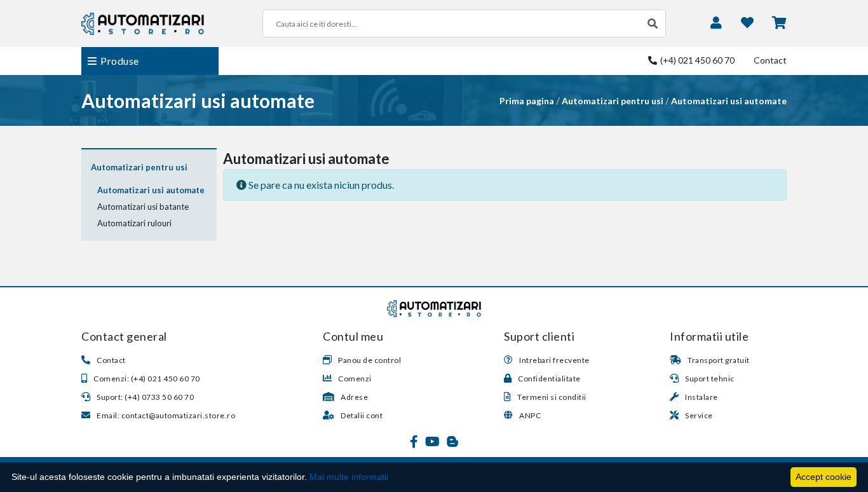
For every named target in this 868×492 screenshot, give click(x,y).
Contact (770, 60)
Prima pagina (526, 100)
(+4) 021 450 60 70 (696, 60)
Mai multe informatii (348, 477)
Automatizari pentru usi (612, 100)
